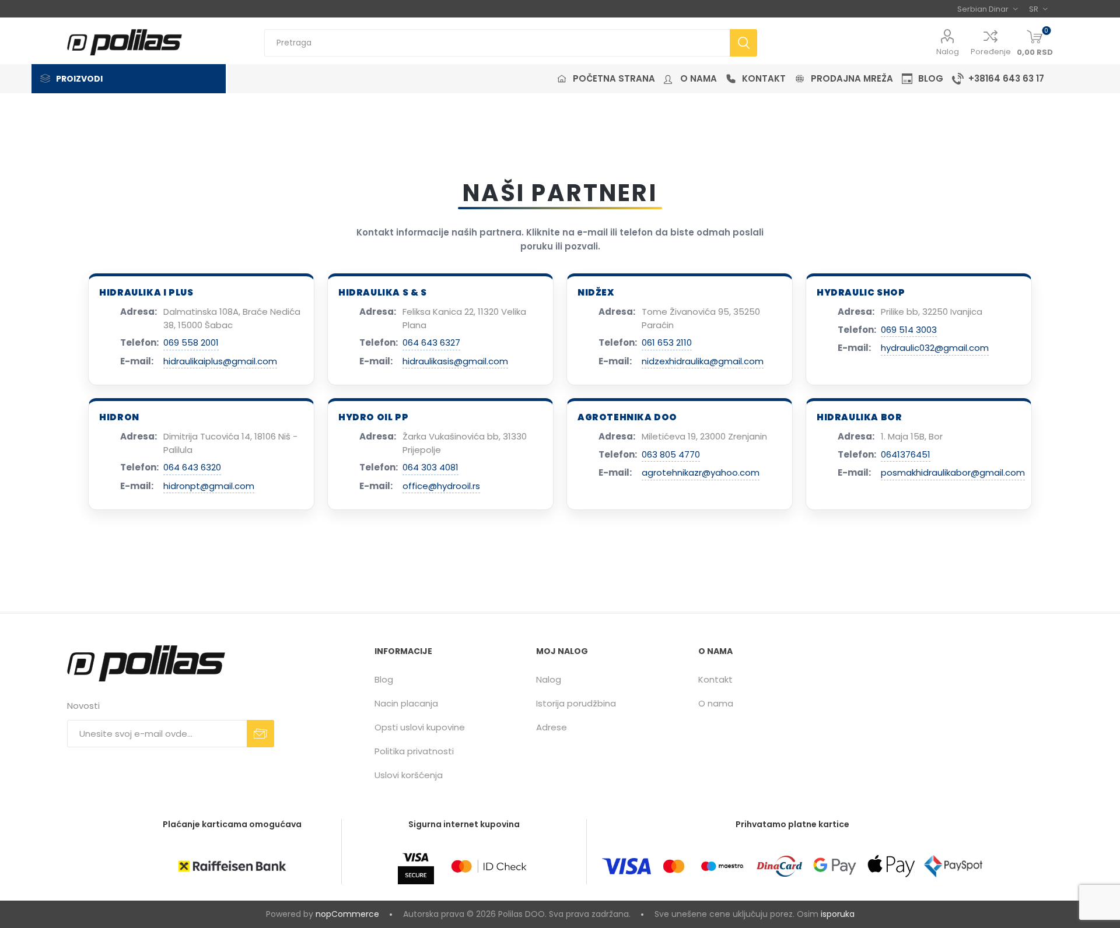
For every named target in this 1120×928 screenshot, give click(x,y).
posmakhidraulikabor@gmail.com (953, 472)
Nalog (947, 51)
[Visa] (626, 866)
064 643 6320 (192, 467)
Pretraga (743, 43)
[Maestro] (722, 866)
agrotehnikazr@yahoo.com (701, 472)
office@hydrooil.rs (441, 486)
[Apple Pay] (891, 866)
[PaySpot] (953, 866)
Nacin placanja (406, 703)
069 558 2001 (191, 342)
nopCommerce (347, 914)
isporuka (838, 914)
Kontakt (715, 679)
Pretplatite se (260, 733)
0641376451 (905, 454)
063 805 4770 (671, 454)
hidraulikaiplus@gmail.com (220, 361)
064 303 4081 (430, 467)
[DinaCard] (779, 866)
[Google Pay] (835, 866)
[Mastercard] (674, 866)
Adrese (551, 727)
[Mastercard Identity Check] (489, 866)
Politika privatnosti (414, 751)
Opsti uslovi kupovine (419, 727)
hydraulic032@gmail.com (935, 348)
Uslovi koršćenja (408, 775)
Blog (383, 679)
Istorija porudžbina (576, 703)
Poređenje (991, 51)
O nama (715, 703)
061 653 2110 (667, 342)
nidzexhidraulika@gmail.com (703, 361)
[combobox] (497, 43)
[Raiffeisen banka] (232, 866)
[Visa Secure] (416, 866)
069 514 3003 (909, 330)
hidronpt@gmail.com (208, 486)
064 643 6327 (431, 342)
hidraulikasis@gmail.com (455, 361)
